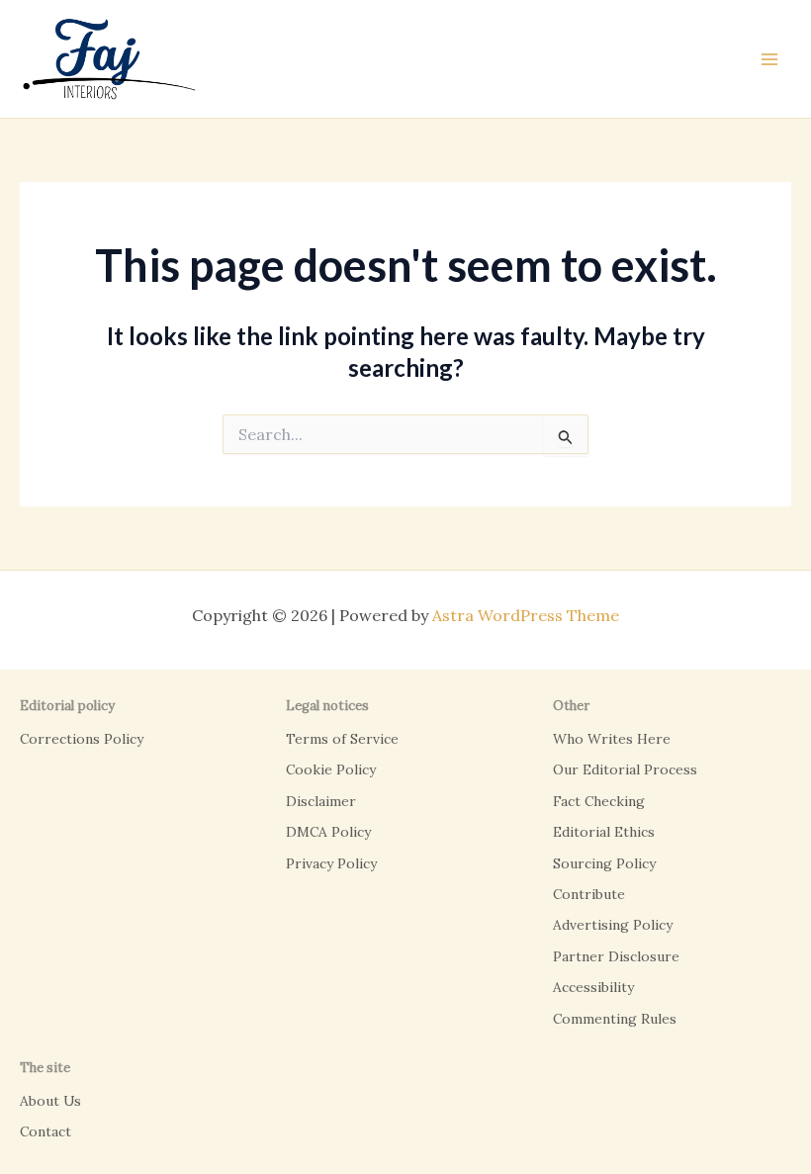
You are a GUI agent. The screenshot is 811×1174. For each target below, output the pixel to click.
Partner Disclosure (616, 956)
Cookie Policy (331, 769)
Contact (45, 1131)
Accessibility (593, 987)
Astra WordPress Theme (525, 615)
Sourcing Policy (604, 863)
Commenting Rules (614, 1019)
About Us (50, 1101)
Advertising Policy (613, 925)
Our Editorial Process (625, 769)
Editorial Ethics (604, 832)
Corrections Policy (81, 739)
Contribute (589, 894)
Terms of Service (342, 739)
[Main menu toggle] (769, 59)
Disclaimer (321, 801)
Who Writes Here (612, 739)
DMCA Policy (328, 832)
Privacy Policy (331, 863)
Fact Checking (599, 801)
